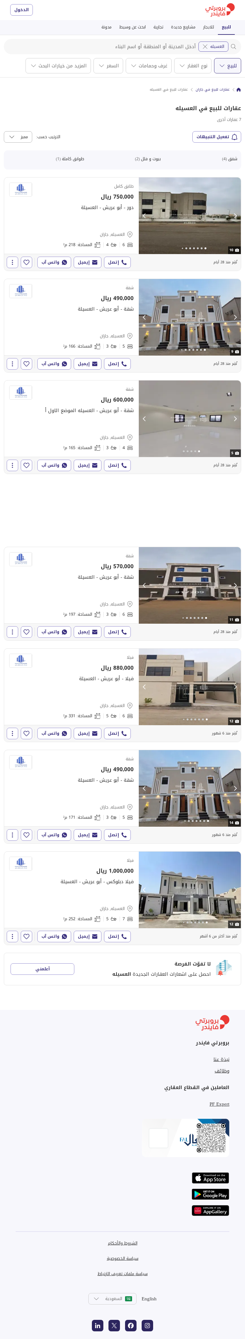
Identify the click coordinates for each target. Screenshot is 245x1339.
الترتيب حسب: (48, 137)
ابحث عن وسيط (132, 27)
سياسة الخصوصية (122, 1258)
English (149, 1298)
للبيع (226, 27)
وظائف (222, 1070)
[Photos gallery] (190, 215)
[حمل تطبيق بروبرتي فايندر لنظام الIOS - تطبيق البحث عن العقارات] (210, 1178)
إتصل (113, 262)
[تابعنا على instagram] (147, 1325)
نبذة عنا (221, 1059)
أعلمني (42, 969)
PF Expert (219, 1104)
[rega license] (122, 1138)
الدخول (21, 10)
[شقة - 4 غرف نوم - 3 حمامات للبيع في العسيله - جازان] (122, 427)
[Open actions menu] (12, 262)
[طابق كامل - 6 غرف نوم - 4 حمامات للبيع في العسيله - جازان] (122, 224)
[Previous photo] (144, 215)
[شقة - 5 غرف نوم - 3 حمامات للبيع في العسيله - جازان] (122, 325)
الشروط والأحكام (122, 1243)
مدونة (106, 27)
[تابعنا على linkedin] (97, 1325)
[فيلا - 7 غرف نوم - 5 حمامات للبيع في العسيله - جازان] (122, 898)
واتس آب (50, 262)
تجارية (158, 27)
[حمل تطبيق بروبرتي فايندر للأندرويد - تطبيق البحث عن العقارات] (210, 1194)
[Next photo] (235, 215)
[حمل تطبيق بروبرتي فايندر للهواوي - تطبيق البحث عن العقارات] (210, 1210)
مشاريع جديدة (183, 27)
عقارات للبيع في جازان (213, 90)
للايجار (208, 27)
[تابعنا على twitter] (114, 1325)
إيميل (84, 262)
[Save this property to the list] (26, 262)
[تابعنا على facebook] (131, 1325)
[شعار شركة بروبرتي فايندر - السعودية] (220, 10)
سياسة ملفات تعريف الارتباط (123, 1274)
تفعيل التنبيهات (213, 137)
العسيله (217, 46)
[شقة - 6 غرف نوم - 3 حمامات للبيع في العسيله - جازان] (122, 594)
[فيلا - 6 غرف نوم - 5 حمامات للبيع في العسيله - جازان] (122, 695)
